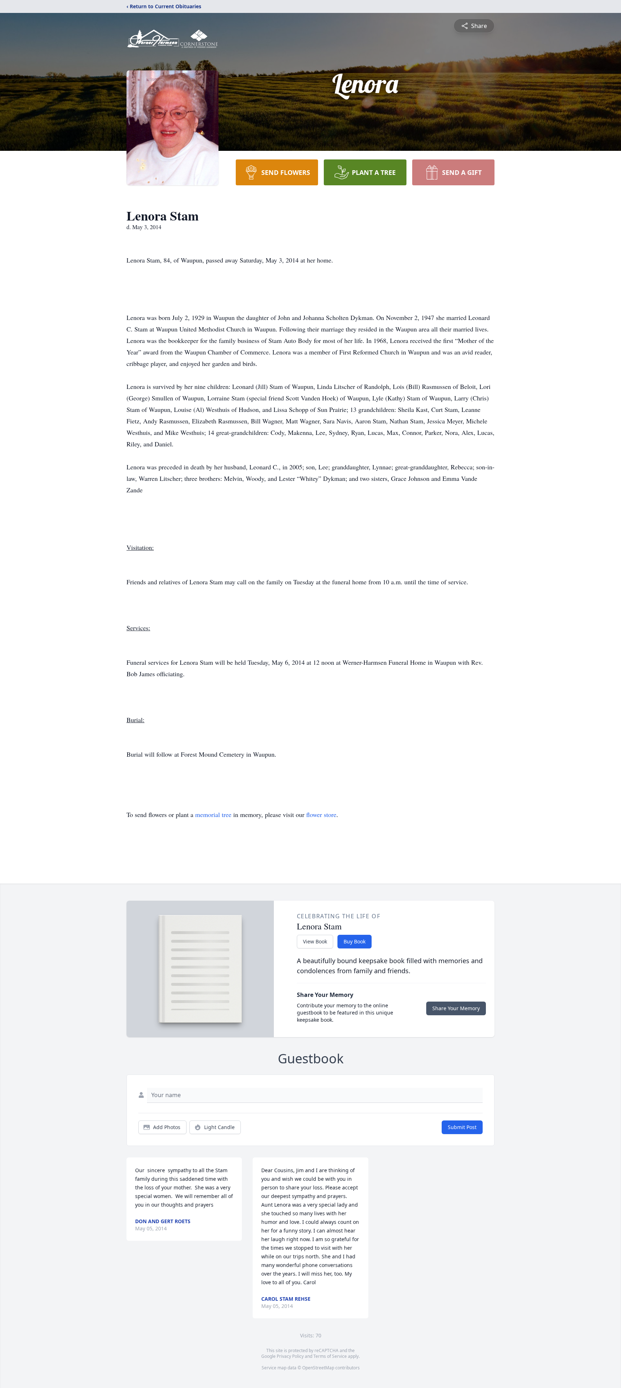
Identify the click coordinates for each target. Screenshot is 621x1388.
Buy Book (354, 941)
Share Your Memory (456, 1008)
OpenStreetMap (318, 1368)
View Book (315, 941)
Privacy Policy (290, 1356)
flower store (321, 814)
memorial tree (213, 814)
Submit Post (462, 1127)
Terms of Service (330, 1356)
